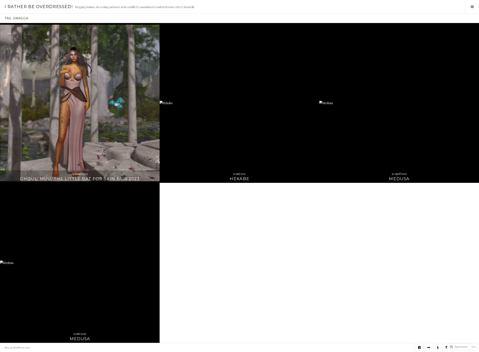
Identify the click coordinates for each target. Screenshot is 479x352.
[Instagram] (447, 347)
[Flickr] (428, 347)
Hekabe (239, 178)
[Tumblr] (437, 347)
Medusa (399, 178)
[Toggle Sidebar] (472, 6)
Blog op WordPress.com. (17, 347)
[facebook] (419, 347)
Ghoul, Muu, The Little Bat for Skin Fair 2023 (80, 178)
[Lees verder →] (80, 103)
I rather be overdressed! (38, 6)
